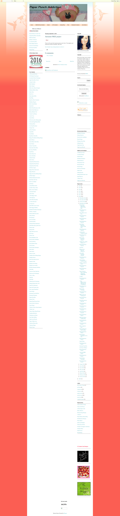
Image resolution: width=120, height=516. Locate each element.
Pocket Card (31, 235)
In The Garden (55, 24)
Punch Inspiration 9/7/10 (83, 323)
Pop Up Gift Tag (32, 241)
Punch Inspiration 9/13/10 (83, 312)
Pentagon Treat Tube (81, 141)
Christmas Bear (32, 123)
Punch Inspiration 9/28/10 (83, 219)
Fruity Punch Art (32, 153)
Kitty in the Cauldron (33, 189)
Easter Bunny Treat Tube (34, 141)
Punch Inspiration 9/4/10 (83, 343)
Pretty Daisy (31, 249)
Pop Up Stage (79, 139)
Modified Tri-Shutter (81, 133)
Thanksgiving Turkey (33, 315)
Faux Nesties (31, 143)
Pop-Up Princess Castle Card (34, 33)
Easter (48, 24)
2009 (80, 378)
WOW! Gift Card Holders (40, 24)
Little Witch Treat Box (33, 199)
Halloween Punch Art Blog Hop (83, 318)
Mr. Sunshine (31, 217)
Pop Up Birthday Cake (33, 237)
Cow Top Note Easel (33, 125)
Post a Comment (50, 55)
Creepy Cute (31, 127)
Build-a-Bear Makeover (33, 110)
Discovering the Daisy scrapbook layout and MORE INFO (83, 273)
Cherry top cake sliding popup (35, 119)
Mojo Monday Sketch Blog (82, 416)
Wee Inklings (79, 432)
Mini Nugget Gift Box (33, 207)
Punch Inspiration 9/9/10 (83, 315)
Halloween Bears (32, 37)
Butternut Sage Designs (81, 412)
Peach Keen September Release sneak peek (83, 226)
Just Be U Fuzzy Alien (33, 187)
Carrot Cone (31, 116)
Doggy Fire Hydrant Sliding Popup (36, 137)
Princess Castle (32, 253)
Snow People (31, 291)
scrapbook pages (80, 399)
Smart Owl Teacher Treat (34, 287)
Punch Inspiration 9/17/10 (83, 298)
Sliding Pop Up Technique (34, 281)
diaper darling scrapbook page (83, 260)
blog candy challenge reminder (82, 254)
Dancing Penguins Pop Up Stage (83, 329)
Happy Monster (32, 171)
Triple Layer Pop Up (33, 319)
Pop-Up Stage (79, 166)
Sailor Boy (31, 269)
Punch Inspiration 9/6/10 (83, 332)
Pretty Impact (79, 420)
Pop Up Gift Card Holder (34, 239)
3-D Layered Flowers (33, 74)
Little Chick (31, 193)
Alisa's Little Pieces (81, 406)
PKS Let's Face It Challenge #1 (83, 295)
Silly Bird (31, 279)
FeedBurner (86, 95)
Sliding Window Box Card (34, 283)
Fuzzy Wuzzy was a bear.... (83, 213)
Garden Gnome (32, 157)
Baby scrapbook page (83, 326)
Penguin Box (31, 229)
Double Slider (80, 156)
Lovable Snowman (32, 201)
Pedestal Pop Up (80, 135)
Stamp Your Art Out (81, 424)
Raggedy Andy (32, 261)
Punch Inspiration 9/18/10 (83, 292)
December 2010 (83, 198)
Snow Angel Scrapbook (33, 289)
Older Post (72, 61)
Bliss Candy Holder (33, 104)
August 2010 (82, 364)
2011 (80, 194)
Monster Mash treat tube (34, 213)
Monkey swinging (32, 211)
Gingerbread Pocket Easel (34, 161)
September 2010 (83, 203)
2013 (80, 191)
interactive (79, 391)
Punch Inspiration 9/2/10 (83, 356)
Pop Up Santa (32, 245)
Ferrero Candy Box (33, 145)
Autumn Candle (32, 82)
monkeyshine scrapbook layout (83, 232)
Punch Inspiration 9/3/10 (83, 350)
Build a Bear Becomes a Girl (34, 107)
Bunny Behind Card (33, 111)
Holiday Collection (33, 39)
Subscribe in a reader (83, 103)
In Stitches (31, 183)
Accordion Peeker (80, 154)
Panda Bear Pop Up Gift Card (34, 225)
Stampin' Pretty (80, 428)
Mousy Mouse (32, 215)
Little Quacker (32, 197)
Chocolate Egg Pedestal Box (34, 121)
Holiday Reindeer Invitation (34, 177)
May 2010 (82, 369)
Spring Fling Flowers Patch (34, 301)
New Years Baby (32, 219)
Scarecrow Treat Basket (33, 45)
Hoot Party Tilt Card (33, 179)
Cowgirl (81, 276)
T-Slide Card (31, 309)
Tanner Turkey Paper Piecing (34, 311)
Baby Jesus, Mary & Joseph (34, 88)
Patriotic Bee (31, 227)
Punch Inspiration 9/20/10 (83, 278)
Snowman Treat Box (33, 47)
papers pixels (79, 393)
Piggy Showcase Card (33, 231)
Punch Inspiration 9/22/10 (83, 266)
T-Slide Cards (79, 178)
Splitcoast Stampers (81, 422)
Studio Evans (79, 430)
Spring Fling (62, 24)
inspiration (79, 389)
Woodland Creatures (75, 24)
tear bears (81, 247)
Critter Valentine (32, 129)
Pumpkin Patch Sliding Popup (35, 255)
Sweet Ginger (31, 305)
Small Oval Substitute (33, 285)
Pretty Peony (31, 251)
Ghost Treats (31, 159)
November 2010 (83, 199)
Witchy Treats (32, 327)
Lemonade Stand (32, 191)
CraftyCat (79, 414)
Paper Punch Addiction (45, 7)
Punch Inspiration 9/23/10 (83, 257)
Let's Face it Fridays (83, 347)
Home (32, 24)
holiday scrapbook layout (83, 263)
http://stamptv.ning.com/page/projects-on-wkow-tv (54, 46)
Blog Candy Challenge (82, 289)
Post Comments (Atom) (62, 64)
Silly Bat (31, 277)
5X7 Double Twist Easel (33, 76)
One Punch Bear (32, 221)
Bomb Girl (31, 106)
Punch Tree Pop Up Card (34, 259)
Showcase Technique (81, 168)
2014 (80, 189)
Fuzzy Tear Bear (32, 155)
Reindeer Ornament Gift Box (34, 267)
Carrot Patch (31, 117)
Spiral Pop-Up (80, 176)
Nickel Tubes (82, 341)
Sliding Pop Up (80, 172)
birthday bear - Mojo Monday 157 (83, 242)
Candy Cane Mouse (33, 113)
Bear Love (31, 94)
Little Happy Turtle (33, 195)
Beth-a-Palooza (80, 410)
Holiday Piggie (32, 175)
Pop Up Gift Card (80, 164)
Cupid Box (31, 131)
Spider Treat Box (32, 297)
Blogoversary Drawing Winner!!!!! (82, 250)
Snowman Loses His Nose (34, 293)
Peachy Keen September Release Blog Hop (83, 206)
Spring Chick (31, 299)
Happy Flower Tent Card (34, 169)
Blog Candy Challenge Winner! (82, 239)
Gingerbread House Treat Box (35, 35)
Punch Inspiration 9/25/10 (83, 235)
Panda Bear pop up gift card (83, 301)
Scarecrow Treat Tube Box (34, 271)
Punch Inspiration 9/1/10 (83, 361)
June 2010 (82, 367)
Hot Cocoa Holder (32, 181)
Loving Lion (31, 203)
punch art (79, 397)
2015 (80, 187)
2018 (80, 186)
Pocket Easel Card (80, 162)
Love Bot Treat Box (33, 41)
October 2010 (82, 201)
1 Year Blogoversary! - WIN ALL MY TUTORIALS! (83, 282)
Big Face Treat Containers (34, 100)
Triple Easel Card (80, 145)
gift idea (78, 387)
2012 (80, 193)
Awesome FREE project (83, 353)
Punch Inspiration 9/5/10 (83, 339)
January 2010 (82, 376)
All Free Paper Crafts (81, 408)
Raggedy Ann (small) (33, 265)
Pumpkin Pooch (32, 257)
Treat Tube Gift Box (33, 317)
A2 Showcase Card (80, 152)
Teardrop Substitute (33, 313)
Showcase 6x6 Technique (34, 273)
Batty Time (31, 92)
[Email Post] (47, 49)
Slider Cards (79, 170)
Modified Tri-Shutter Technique (35, 209)
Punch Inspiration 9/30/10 (83, 210)
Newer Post (48, 61)
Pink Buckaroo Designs (81, 418)
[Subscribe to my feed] (78, 103)
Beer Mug (31, 98)
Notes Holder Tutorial (33, 43)
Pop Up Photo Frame (33, 243)
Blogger (65, 513)
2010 (80, 196)
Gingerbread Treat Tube (33, 165)
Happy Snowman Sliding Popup (35, 173)
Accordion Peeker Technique (34, 78)
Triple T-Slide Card (33, 321)
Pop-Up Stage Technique (34, 247)
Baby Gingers (32, 86)
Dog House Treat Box (33, 135)
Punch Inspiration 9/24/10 (83, 245)
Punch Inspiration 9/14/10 (83, 309)
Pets (68, 24)
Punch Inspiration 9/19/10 (83, 286)
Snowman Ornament (33, 295)
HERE (87, 73)
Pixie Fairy (31, 233)
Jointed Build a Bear (33, 185)
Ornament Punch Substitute (34, 223)
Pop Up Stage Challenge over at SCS (83, 335)
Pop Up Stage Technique (82, 358)
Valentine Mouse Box (33, 323)
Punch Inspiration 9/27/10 (83, 222)
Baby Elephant (32, 84)
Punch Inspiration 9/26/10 (83, 230)
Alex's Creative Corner (81, 404)
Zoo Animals (84, 24)
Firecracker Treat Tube (33, 147)
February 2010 (83, 374)
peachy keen (79, 395)
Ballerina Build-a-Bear (33, 90)
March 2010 (82, 373)
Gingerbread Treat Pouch (34, 163)
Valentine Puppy (32, 325)
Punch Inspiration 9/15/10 (83, 306)
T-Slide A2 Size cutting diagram (35, 307)
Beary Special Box (32, 96)
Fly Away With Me (33, 149)
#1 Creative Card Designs (82, 446)
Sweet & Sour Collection (34, 303)
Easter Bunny (32, 139)
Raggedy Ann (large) (33, 263)
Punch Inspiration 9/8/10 (83, 321)
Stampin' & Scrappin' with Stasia (83, 426)
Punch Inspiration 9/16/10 (83, 304)
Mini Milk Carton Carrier (34, 205)
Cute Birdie (31, 133)
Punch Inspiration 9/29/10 (83, 216)
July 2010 (82, 366)
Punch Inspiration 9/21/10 (83, 269)
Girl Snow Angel (32, 167)
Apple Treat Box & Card (34, 80)
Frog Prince (31, 151)
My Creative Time (80, 385)
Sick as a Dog (32, 275)
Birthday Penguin (32, 102)
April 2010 (82, 371)
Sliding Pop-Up (80, 143)
